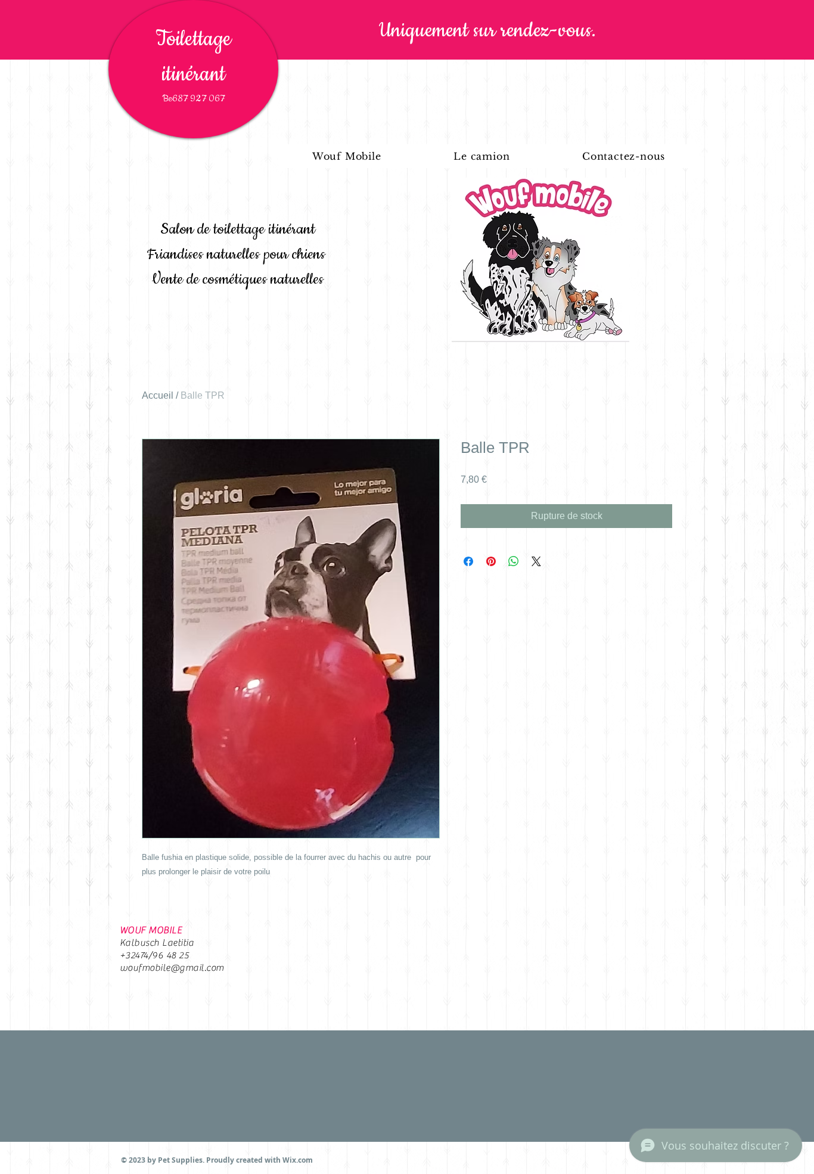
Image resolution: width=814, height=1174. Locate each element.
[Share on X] (536, 561)
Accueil (157, 395)
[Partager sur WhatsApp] (514, 561)
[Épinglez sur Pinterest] (491, 561)
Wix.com (297, 1160)
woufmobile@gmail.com (172, 967)
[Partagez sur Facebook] (468, 561)
